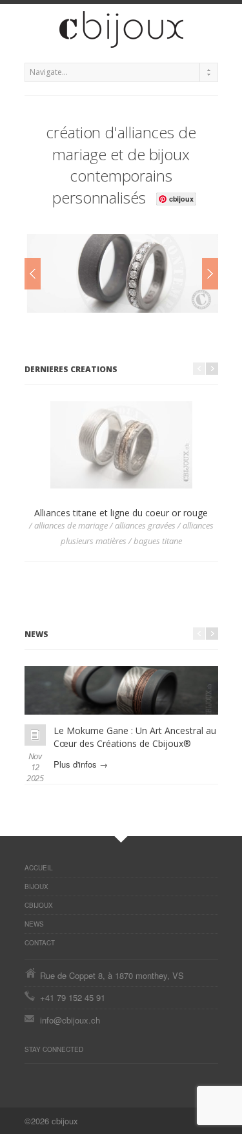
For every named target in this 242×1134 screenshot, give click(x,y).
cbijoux (39, 905)
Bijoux (36, 886)
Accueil (39, 867)
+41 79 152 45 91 (72, 997)
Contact (40, 942)
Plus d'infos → (81, 764)
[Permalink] (35, 735)
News (34, 924)
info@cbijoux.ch (70, 1020)
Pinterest (31, 1076)
